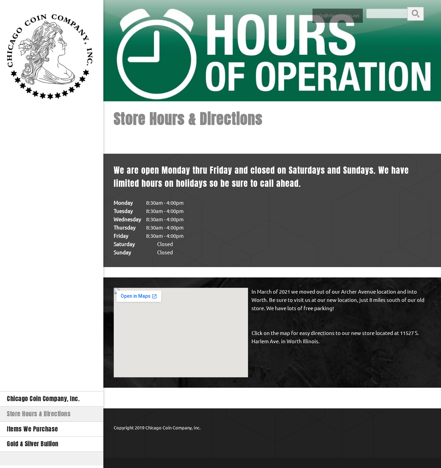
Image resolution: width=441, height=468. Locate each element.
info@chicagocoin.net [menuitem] (337, 15)
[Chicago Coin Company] (51, 59)
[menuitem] (51, 398)
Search (415, 13)
